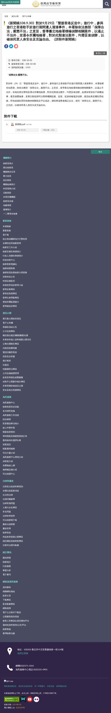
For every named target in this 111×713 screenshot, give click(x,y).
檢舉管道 (7, 533)
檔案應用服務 (9, 449)
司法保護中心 (9, 474)
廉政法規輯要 (9, 524)
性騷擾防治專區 (10, 369)
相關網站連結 (9, 592)
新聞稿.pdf (23, 124)
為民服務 (7, 397)
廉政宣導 (7, 529)
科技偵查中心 (9, 260)
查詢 (107, 4)
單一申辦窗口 (40, 686)
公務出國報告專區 (11, 344)
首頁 (6, 16)
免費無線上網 (9, 466)
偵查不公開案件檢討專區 (14, 382)
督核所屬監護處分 (11, 302)
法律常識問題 (9, 503)
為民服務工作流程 (11, 415)
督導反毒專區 (9, 289)
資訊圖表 (7, 587)
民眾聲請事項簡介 (11, 424)
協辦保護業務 (9, 268)
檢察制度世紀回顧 (11, 407)
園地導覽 (7, 558)
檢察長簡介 (8, 164)
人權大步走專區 (10, 508)
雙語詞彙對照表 (10, 352)
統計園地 (7, 552)
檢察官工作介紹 (10, 247)
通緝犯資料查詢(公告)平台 (14, 625)
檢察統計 (7, 562)
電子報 (6, 235)
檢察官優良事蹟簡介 (12, 252)
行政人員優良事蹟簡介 (13, 256)
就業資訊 (7, 445)
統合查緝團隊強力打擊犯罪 (15, 239)
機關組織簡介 (9, 184)
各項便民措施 (9, 411)
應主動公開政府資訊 (12, 319)
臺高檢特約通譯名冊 (12, 440)
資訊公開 (15, 16)
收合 (100, 152)
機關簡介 (7, 158)
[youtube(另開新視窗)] (29, 700)
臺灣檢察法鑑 (9, 633)
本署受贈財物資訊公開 (13, 386)
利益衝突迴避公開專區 (13, 537)
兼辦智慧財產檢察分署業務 (15, 273)
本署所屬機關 (9, 197)
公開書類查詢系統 (11, 617)
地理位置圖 (22, 653)
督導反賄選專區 (10, 294)
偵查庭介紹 (8, 461)
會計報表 (7, 361)
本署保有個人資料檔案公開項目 (17, 340)
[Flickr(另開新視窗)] (36, 700)
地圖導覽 (7, 205)
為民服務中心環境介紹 (13, 457)
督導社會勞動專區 (11, 298)
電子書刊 (7, 575)
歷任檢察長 (8, 168)
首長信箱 (50, 686)
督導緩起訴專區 (10, 306)
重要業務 (7, 221)
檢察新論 (7, 629)
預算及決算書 (9, 357)
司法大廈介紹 (9, 453)
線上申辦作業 (9, 428)
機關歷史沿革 (9, 172)
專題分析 (7, 570)
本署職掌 (7, 226)
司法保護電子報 (10, 520)
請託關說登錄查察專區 (13, 541)
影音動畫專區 (9, 604)
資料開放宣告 (61, 686)
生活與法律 (8, 495)
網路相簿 (7, 608)
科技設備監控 (9, 281)
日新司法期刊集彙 (11, 545)
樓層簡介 (7, 210)
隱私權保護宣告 (10, 686)
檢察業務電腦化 (10, 264)
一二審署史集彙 (10, 214)
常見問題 (7, 512)
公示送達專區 (9, 331)
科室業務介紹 (9, 189)
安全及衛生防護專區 (12, 390)
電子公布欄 (26, 16)
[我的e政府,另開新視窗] (23, 700)
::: (1, 11)
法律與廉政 (8, 481)
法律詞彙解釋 (9, 499)
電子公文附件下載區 (12, 612)
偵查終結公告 (9, 277)
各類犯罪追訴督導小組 (13, 285)
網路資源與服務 (10, 582)
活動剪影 (7, 193)
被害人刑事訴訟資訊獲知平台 (16, 621)
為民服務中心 (9, 403)
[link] (6, 46)
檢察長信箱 (8, 201)
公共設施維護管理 (11, 373)
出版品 (6, 365)
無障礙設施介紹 (10, 470)
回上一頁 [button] (101, 53)
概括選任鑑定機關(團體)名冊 (15, 335)
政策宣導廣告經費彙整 (13, 378)
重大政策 (7, 176)
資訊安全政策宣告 (25, 686)
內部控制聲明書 (10, 348)
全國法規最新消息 (11, 491)
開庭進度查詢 (9, 432)
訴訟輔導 (7, 419)
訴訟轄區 (7, 180)
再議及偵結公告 (10, 327)
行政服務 (7, 566)
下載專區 (7, 600)
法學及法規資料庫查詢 (13, 487)
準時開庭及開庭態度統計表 (15, 436)
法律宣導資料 (9, 516)
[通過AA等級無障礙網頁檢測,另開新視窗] (11, 700)
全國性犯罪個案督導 (12, 243)
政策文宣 (7, 596)
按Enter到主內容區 (10, 2)
